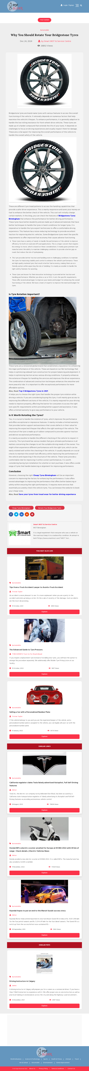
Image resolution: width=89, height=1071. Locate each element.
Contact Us (71, 1068)
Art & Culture (23, 1062)
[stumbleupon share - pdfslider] (27, 514)
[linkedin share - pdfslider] (21, 514)
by (56, 41)
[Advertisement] (44, 1030)
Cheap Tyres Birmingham (21, 508)
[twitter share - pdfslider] (16, 514)
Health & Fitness (56, 1059)
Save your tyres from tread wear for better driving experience (47, 494)
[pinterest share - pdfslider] (32, 514)
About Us (32, 1068)
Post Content (44, 20)
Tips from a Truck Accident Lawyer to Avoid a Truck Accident (36, 587)
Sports (45, 1059)
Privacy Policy (43, 1068)
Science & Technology (32, 1059)
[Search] (81, 5)
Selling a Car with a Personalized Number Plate (29, 712)
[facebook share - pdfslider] (11, 514)
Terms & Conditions (57, 1068)
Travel (77, 1059)
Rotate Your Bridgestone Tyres (49, 508)
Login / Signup (68, 5)
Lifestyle (68, 1059)
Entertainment (48, 1062)
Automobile (44, 30)
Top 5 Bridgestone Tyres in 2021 (33, 391)
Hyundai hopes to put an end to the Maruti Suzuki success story (37, 910)
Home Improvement (63, 1062)
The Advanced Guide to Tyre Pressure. (26, 649)
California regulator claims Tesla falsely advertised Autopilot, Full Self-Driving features (43, 784)
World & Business (15, 1059)
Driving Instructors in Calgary (22, 981)
